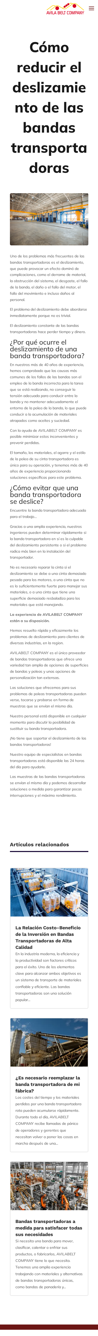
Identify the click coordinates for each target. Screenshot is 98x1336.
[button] (24, 1332)
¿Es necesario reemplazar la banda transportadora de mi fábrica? (47, 1084)
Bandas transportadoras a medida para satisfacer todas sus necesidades (48, 1228)
